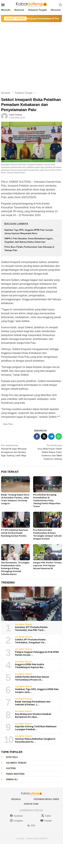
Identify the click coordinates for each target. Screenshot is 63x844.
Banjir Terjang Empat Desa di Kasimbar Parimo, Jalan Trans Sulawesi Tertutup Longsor (15, 499)
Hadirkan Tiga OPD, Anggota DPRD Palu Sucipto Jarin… (37, 691)
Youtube (48, 820)
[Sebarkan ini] (37, 436)
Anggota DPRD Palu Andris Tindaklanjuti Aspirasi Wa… (30, 666)
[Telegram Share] (51, 436)
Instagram (18, 820)
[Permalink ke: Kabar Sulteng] (4, 116)
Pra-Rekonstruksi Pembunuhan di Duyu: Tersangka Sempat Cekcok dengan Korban (47, 534)
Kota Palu (8, 424)
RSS (33, 825)
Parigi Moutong (15, 774)
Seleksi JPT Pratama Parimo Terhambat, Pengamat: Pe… (31, 641)
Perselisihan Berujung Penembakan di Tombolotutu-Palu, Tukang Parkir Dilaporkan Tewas (46, 500)
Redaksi (16, 799)
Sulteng (11, 768)
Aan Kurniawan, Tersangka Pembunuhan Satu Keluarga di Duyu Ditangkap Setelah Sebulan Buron (15, 568)
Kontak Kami (31, 804)
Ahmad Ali (12, 779)
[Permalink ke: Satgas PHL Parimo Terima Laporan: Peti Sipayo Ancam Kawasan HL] (47, 552)
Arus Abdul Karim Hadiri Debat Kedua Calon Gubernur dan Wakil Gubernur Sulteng (50, 452)
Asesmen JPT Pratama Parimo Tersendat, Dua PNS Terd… (31, 629)
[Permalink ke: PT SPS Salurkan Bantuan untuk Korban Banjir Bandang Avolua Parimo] (15, 520)
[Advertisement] (31, 55)
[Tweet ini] (44, 436)
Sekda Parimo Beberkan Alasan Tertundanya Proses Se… (32, 678)
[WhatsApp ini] (58, 436)
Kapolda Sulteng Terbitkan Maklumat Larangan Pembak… (36, 728)
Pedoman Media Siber (46, 799)
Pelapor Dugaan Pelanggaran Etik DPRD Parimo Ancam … (37, 653)
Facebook (18, 816)
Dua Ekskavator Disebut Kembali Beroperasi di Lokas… (33, 715)
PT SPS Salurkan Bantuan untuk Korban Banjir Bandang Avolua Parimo (14, 532)
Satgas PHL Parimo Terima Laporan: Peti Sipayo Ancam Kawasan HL (47, 565)
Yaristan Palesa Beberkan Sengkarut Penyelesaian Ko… (35, 740)
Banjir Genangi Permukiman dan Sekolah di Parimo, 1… (32, 703)
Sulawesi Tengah (23, 624)
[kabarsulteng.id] (31, 4)
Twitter (48, 816)
